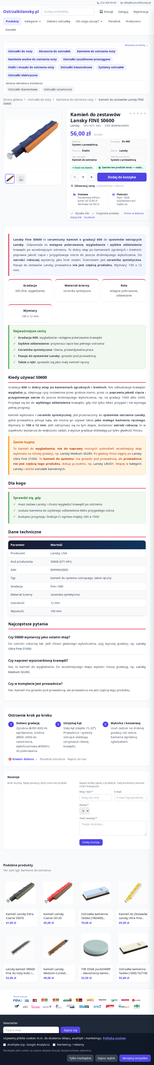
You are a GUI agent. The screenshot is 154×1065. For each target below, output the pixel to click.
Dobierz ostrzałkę (58, 21)
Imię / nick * (86, 791)
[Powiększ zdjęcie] (33, 140)
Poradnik (114, 21)
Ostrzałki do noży (20, 51)
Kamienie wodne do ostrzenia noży (32, 59)
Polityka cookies (114, 1038)
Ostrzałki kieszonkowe (76, 67)
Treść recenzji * (88, 818)
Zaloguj (123, 12)
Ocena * (84, 805)
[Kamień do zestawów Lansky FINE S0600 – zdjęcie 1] (10, 178)
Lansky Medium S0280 (76, 453)
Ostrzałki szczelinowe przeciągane (86, 59)
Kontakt (11, 30)
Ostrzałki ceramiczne (58, 89)
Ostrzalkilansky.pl (21, 11)
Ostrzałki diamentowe (22, 89)
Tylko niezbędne (80, 1058)
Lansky (74, 125)
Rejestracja (141, 12)
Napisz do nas (76, 759)
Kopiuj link (76, 217)
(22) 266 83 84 (108, 2)
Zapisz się (70, 1030)
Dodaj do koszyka (122, 177)
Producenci (133, 21)
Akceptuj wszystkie (135, 1058)
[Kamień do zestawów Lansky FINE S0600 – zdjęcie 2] (21, 178)
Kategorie (31, 21)
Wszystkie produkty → (136, 45)
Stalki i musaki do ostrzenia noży (31, 67)
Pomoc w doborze (134, 213)
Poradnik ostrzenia (52, 759)
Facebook (89, 217)
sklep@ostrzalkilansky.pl (137, 2)
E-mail (117, 791)
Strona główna (13, 99)
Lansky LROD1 (103, 464)
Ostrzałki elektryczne (22, 75)
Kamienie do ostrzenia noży (96, 51)
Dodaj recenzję (91, 842)
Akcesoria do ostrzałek (55, 51)
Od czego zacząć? (87, 21)
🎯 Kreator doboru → (22, 759)
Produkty (12, 21)
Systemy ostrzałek (111, 67)
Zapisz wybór (106, 1058)
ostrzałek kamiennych (50, 469)
